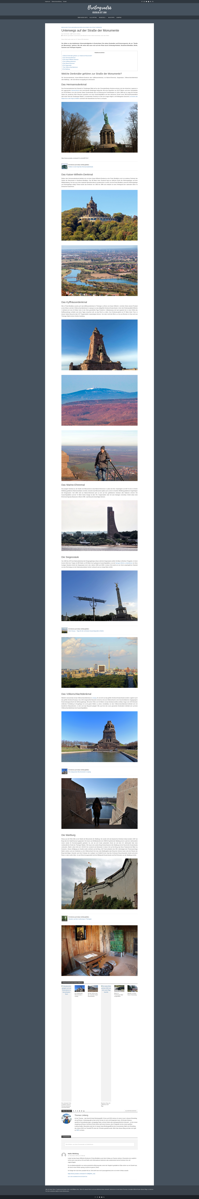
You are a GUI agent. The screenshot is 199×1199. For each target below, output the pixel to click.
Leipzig (94, 698)
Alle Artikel (93, 17)
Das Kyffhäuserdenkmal (68, 61)
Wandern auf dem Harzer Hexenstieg (132, 994)
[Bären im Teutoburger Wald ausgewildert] (119, 988)
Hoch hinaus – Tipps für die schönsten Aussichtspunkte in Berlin (86, 631)
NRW (75, 27)
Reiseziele (102, 17)
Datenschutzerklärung (56, 1)
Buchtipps (111, 17)
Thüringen (98, 27)
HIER (77, 1130)
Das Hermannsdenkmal (68, 57)
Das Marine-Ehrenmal (68, 63)
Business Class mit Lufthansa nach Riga (105, 1104)
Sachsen (79, 27)
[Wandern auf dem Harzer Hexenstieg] (132, 988)
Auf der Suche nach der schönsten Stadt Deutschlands (93, 995)
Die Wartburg (66, 69)
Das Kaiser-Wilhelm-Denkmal (70, 59)
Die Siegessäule (66, 65)
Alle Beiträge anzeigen (130, 1110)
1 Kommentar (66, 33)
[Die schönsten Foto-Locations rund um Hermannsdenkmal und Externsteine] (66, 1043)
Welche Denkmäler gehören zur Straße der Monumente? (77, 55)
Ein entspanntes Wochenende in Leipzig (79, 772)
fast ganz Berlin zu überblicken (124, 563)
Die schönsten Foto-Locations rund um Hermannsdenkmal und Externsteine (66, 1105)
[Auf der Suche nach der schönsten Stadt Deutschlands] (93, 988)
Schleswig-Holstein (89, 27)
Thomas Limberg (76, 33)
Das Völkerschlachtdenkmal (70, 67)
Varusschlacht (75, 90)
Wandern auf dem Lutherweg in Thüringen (80, 919)
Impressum (47, 1)
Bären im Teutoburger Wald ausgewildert (118, 995)
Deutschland (70, 27)
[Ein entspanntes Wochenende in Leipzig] (80, 988)
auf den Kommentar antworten (77, 1176)
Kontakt (65, 1)
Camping (118, 17)
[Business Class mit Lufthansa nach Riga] (106, 1043)
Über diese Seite (83, 17)
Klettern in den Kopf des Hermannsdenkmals (80, 166)
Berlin (63, 27)
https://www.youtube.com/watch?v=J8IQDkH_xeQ (81, 1173)
